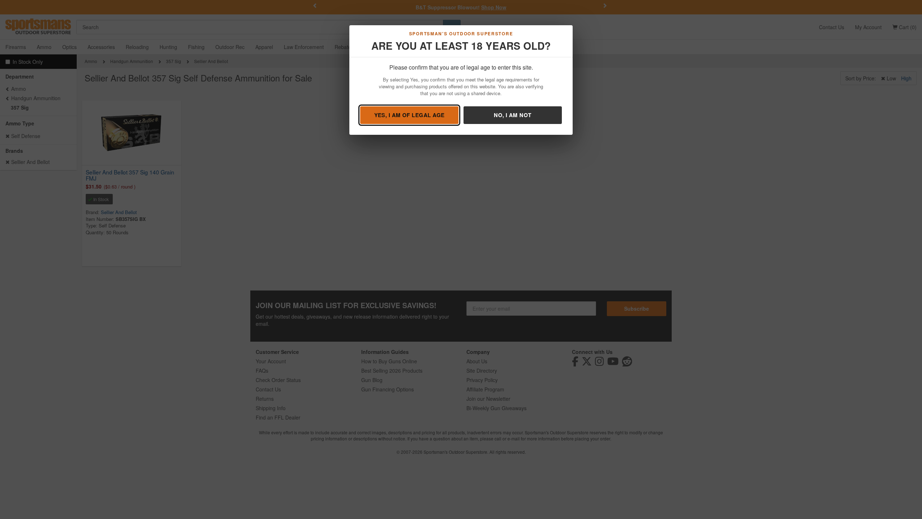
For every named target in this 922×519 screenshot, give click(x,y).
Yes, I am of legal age (409, 115)
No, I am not (512, 115)
